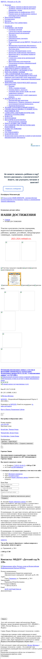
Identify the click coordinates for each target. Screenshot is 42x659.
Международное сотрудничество (19, 61)
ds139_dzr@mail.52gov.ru (13, 589)
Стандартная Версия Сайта (10, 443)
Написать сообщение (13, 189)
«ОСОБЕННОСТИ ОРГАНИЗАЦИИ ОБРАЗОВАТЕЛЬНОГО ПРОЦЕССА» (18, 67)
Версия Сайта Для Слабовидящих (16, 22)
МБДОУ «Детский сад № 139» (11, 1)
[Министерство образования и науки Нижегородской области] (7, 382)
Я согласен (5, 656)
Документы (12, 35)
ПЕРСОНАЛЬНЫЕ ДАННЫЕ (15, 72)
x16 (5, 424)
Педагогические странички (18, 121)
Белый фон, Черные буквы (9, 429)
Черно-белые (12, 441)
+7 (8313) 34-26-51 (19, 465)
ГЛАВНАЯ (8, 26)
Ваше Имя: (4, 482)
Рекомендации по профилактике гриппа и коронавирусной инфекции (23, 14)
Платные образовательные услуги (20, 51)
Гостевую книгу (14, 475)
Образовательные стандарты (18, 38)
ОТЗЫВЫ (8, 130)
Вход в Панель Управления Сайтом (12, 409)
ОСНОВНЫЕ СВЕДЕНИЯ (14, 28)
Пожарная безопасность (17, 105)
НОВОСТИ (9, 116)
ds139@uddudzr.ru (17, 467)
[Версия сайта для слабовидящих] (1, 413)
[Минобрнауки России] (4, 382)
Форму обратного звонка (19, 477)
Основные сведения (15, 29)
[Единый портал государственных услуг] (15, 384)
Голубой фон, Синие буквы (10, 436)
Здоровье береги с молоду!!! (18, 90)
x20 (7, 424)
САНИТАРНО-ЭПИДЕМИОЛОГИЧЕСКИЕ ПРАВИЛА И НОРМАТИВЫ (20, 113)
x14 (2, 424)
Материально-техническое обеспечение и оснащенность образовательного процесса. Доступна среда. (23, 47)
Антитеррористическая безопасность (21, 104)
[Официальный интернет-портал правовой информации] (20, 377)
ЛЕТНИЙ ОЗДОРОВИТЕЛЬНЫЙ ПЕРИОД (19, 107)
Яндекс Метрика (33, 645)
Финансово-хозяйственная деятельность (22, 52)
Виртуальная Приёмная (12, 17)
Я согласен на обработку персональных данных (16, 496)
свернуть (4, 540)
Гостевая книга (10, 19)
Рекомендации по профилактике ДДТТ (22, 12)
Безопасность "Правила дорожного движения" (24, 102)
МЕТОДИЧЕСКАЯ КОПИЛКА (15, 120)
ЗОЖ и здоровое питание (17, 88)
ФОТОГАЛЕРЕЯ (10, 118)
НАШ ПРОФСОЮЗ (11, 134)
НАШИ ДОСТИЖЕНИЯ (13, 128)
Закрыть (4, 619)
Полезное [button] (8, 5)
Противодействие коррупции (18, 100)
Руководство (13, 40)
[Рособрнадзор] (21, 380)
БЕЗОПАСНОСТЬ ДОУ (13, 98)
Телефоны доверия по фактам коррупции (22, 7)
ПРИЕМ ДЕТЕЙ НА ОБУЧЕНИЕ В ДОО (19, 70)
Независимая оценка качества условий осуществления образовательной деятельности (23, 136)
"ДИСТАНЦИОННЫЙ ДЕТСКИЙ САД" (19, 74)
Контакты (8, 21)
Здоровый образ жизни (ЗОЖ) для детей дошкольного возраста (22, 92)
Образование (13, 36)
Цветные (4, 441)
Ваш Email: (4, 490)
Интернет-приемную (16, 474)
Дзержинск (12, 578)
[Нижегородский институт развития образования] (6, 382)
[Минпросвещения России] (2, 382)
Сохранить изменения (26, 443)
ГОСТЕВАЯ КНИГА (12, 132)
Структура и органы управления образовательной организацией (19, 32)
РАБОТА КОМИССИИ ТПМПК (15, 123)
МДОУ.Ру (4, 399)
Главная (7, 219)
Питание (11, 86)
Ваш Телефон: (5, 486)
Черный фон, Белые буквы (9, 433)
